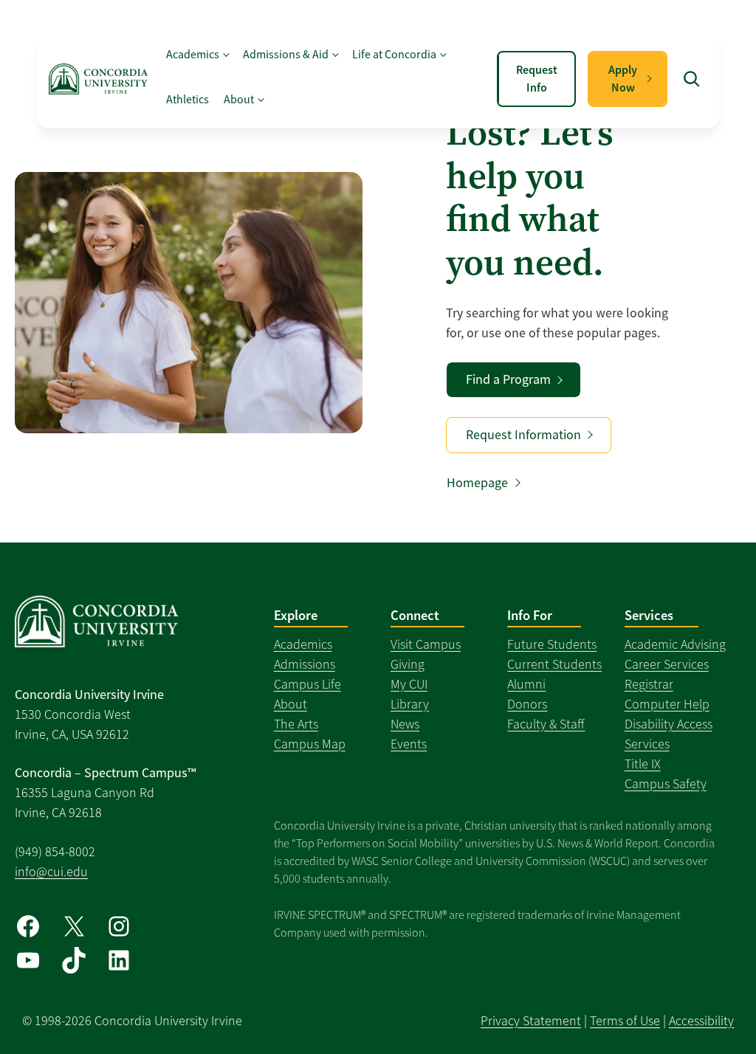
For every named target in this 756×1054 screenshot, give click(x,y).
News (405, 724)
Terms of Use (625, 1021)
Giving (408, 664)
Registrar (649, 684)
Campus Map (310, 744)
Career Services (667, 664)
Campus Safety (666, 784)
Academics (303, 644)
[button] (691, 79)
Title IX (643, 764)
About (290, 704)
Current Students (554, 664)
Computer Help (667, 704)
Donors (527, 704)
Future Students (552, 644)
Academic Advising (675, 644)
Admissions (304, 664)
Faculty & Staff (546, 724)
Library (410, 704)
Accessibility (701, 1021)
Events (409, 744)
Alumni (526, 684)
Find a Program (508, 379)
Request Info (536, 78)
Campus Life (307, 684)
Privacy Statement (531, 1021)
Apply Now (622, 78)
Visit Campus (426, 644)
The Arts (296, 724)
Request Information (523, 435)
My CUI (409, 684)
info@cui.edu (51, 872)
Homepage (477, 483)
